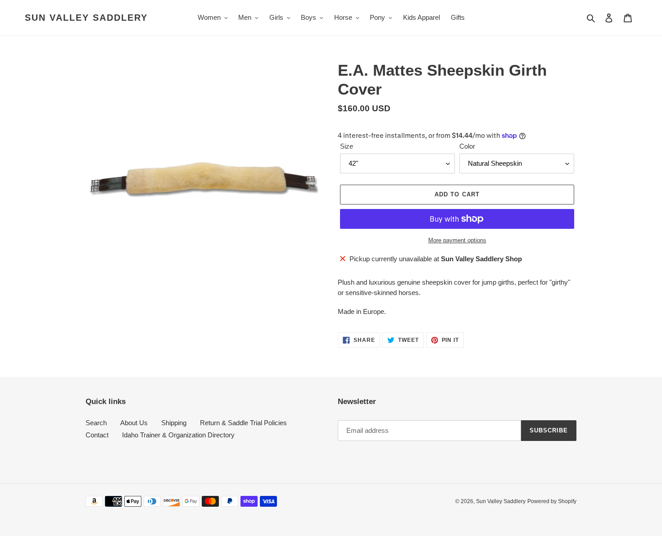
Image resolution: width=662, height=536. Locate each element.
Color (467, 146)
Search (96, 423)
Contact (97, 435)
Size (346, 146)
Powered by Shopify (551, 501)
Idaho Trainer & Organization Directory (178, 435)
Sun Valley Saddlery (86, 18)
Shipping (173, 423)
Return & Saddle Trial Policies (243, 423)
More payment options (457, 240)
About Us (134, 423)
